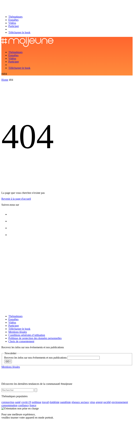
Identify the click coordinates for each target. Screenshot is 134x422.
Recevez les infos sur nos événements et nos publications (35, 357)
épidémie (54, 402)
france (32, 405)
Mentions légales (17, 331)
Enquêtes (13, 19)
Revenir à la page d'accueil (16, 198)
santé (18, 402)
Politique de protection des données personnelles (35, 338)
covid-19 (26, 402)
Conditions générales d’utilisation (26, 335)
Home (4, 79)
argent (99, 402)
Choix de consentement (21, 341)
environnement (119, 402)
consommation (9, 405)
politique (36, 402)
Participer (13, 26)
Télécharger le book (19, 32)
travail (45, 402)
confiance (23, 405)
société (107, 402)
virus (92, 402)
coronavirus (7, 402)
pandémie (65, 402)
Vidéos (12, 22)
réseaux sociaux (80, 402)
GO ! (8, 361)
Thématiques (15, 16)
